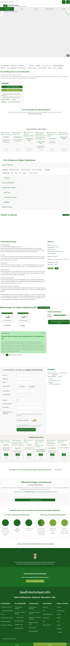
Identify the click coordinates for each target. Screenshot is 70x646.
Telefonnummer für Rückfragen (7, 413)
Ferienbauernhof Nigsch (29, 139)
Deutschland (53, 253)
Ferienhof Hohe (52, 448)
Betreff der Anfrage (7, 403)
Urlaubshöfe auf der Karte (6, 607)
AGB (44, 610)
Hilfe (44, 621)
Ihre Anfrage (6, 407)
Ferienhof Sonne (18, 137)
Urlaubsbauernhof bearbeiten (19, 608)
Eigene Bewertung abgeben (44, 307)
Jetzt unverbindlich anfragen (35, 113)
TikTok (58, 621)
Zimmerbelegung (7, 394)
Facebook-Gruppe (61, 610)
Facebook (59, 607)
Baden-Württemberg (58, 251)
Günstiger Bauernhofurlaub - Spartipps (35, 618)
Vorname (5, 375)
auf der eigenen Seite (52, 531)
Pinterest (59, 617)
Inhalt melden (58, 469)
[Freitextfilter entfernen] (63, 2)
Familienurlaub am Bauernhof (33, 608)
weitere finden (17, 530)
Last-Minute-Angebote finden (33, 623)
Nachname (5, 378)
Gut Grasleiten (52, 138)
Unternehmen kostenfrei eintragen (20, 613)
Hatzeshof (29, 444)
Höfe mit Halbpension (33, 631)
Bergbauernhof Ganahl (63, 137)
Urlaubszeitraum (6, 386)
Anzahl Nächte (6, 390)
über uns (3, 614)
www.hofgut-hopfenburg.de (14, 101)
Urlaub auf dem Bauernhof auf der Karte (11, 97)
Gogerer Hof (18, 448)
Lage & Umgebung (7, 165)
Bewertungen (49, 8)
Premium (67, 130)
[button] (35, 34)
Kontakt (56, 268)
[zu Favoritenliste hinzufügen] (2, 12)
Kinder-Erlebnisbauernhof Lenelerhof (40, 450)
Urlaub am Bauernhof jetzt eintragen (35, 581)
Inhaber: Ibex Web (47, 625)
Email (4, 382)
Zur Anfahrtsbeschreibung (54, 380)
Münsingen (53, 249)
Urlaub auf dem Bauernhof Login (9, 638)
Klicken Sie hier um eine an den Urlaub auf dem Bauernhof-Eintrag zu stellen (35, 491)
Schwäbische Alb (56, 259)
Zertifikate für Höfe (19, 624)
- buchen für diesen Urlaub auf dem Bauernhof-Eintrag (64, 531)
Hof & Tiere (6, 192)
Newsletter (59, 628)
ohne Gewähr (47, 469)
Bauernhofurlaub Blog (5, 621)
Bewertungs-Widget (19, 620)
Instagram (59, 614)
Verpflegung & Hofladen (9, 187)
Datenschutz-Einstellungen (6, 625)
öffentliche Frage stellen (35, 500)
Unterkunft (6, 178)
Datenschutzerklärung (23, 425)
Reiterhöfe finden (32, 627)
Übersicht (7, 8)
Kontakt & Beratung (19, 628)
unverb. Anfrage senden (12, 87)
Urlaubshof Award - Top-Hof (7, 617)
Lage (21, 8)
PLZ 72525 (56, 247)
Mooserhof (63, 444)
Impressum (45, 607)
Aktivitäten (6, 202)
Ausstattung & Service (10, 197)
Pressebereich (46, 617)
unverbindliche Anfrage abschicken (26, 429)
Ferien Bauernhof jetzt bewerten (59, 322)
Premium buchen (20, 617)
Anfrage (64, 8)
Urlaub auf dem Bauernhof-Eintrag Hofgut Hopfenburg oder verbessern (41, 531)
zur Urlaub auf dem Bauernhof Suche (1, 5)
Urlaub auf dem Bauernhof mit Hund (34, 613)
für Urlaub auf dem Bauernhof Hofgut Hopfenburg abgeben (5, 531)
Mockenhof (6, 137)
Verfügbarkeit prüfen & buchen (13, 90)
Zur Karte (51, 378)
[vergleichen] (2, 15)
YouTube (59, 625)
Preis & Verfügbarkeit (8, 182)
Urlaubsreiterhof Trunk (41, 142)
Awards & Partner (7, 207)
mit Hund (5, 400)
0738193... (8, 99)
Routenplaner (66, 214)
